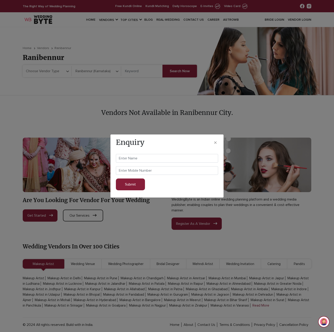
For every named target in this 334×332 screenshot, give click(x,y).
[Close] (215, 142)
